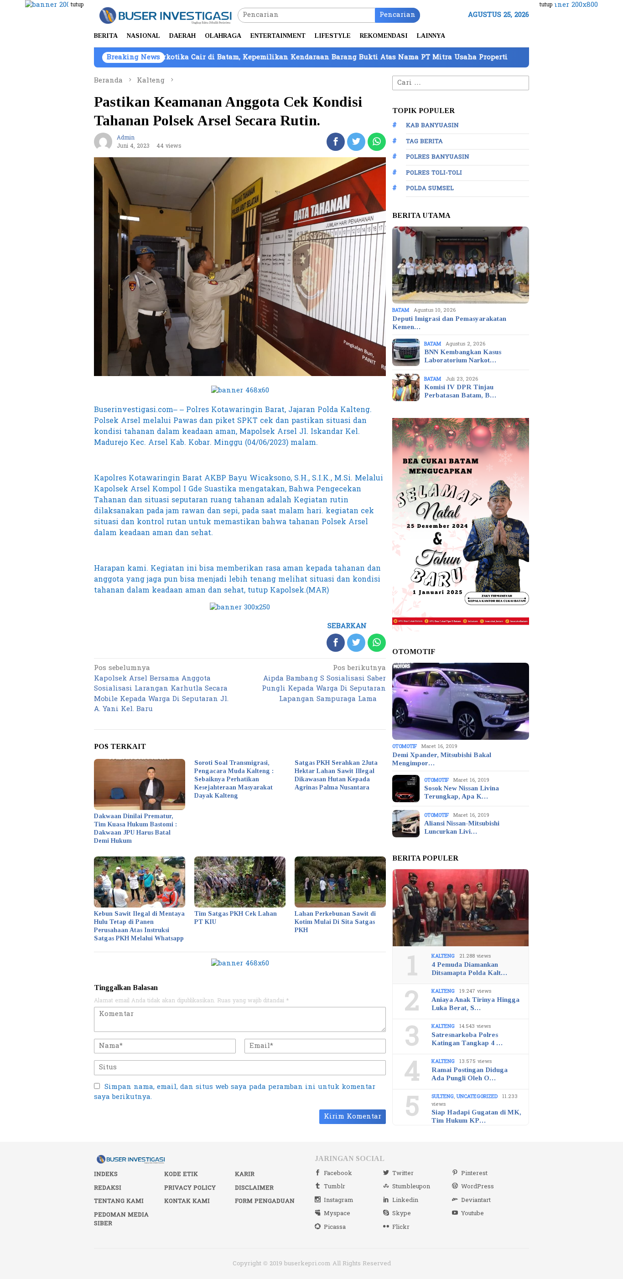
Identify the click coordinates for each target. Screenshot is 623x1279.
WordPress (477, 1186)
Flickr (401, 1227)
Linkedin (405, 1200)
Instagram (338, 1200)
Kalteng (443, 956)
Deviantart (476, 1200)
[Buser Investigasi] (166, 15)
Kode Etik (181, 1174)
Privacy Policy (190, 1187)
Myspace (337, 1213)
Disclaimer (254, 1187)
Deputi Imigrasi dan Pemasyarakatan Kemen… (449, 322)
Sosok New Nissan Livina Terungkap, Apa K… (461, 792)
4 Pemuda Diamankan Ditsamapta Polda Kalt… (469, 968)
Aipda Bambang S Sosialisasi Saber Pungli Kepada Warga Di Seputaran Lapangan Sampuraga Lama (324, 684)
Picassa (335, 1227)
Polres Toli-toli (434, 172)
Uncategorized (477, 1096)
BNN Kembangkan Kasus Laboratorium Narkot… (462, 356)
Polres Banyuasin (437, 156)
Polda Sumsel (430, 188)
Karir (244, 1174)
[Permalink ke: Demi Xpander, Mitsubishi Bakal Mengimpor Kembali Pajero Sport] (460, 701)
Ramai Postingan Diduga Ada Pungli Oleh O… (469, 1074)
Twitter (403, 1173)
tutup (77, 4)
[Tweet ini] (356, 142)
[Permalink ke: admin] (103, 141)
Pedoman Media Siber (121, 1219)
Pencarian (397, 15)
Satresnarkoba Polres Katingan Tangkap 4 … (467, 1039)
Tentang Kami (119, 1201)
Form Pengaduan (265, 1201)
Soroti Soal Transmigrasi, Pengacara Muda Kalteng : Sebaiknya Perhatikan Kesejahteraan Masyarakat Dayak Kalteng (234, 779)
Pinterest (474, 1173)
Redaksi (107, 1187)
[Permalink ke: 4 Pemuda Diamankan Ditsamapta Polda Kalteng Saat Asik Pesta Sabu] (460, 908)
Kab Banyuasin (432, 125)
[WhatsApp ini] (377, 142)
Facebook (338, 1173)
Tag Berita (424, 141)
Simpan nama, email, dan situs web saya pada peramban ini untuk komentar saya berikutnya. (234, 1092)
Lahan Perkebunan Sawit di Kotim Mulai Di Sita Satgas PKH (335, 921)
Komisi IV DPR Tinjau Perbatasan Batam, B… (460, 391)
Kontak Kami (187, 1201)
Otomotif (404, 746)
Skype (401, 1213)
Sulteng (442, 1096)
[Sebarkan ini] (336, 142)
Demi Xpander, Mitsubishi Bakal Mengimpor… (441, 759)
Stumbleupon (411, 1186)
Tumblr (334, 1186)
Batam (400, 310)
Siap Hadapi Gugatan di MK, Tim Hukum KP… (476, 1116)
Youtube (472, 1213)
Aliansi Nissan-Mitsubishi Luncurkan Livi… (461, 827)
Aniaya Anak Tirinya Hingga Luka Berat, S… (475, 1003)
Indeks (106, 1174)
